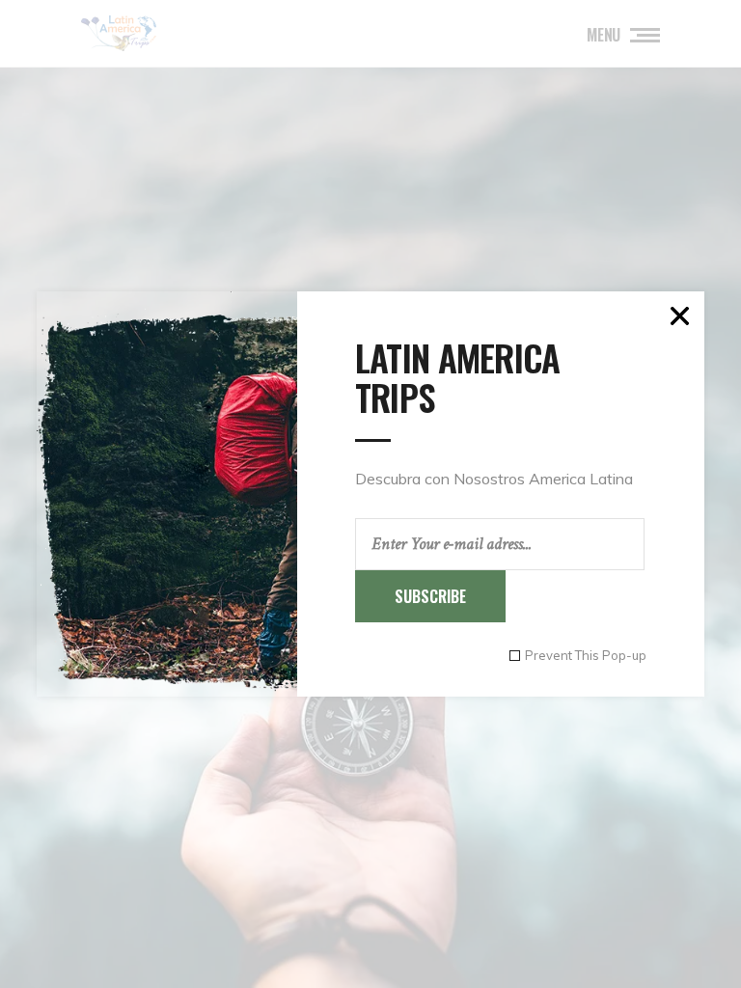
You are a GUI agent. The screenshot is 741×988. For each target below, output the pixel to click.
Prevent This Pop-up (585, 655)
